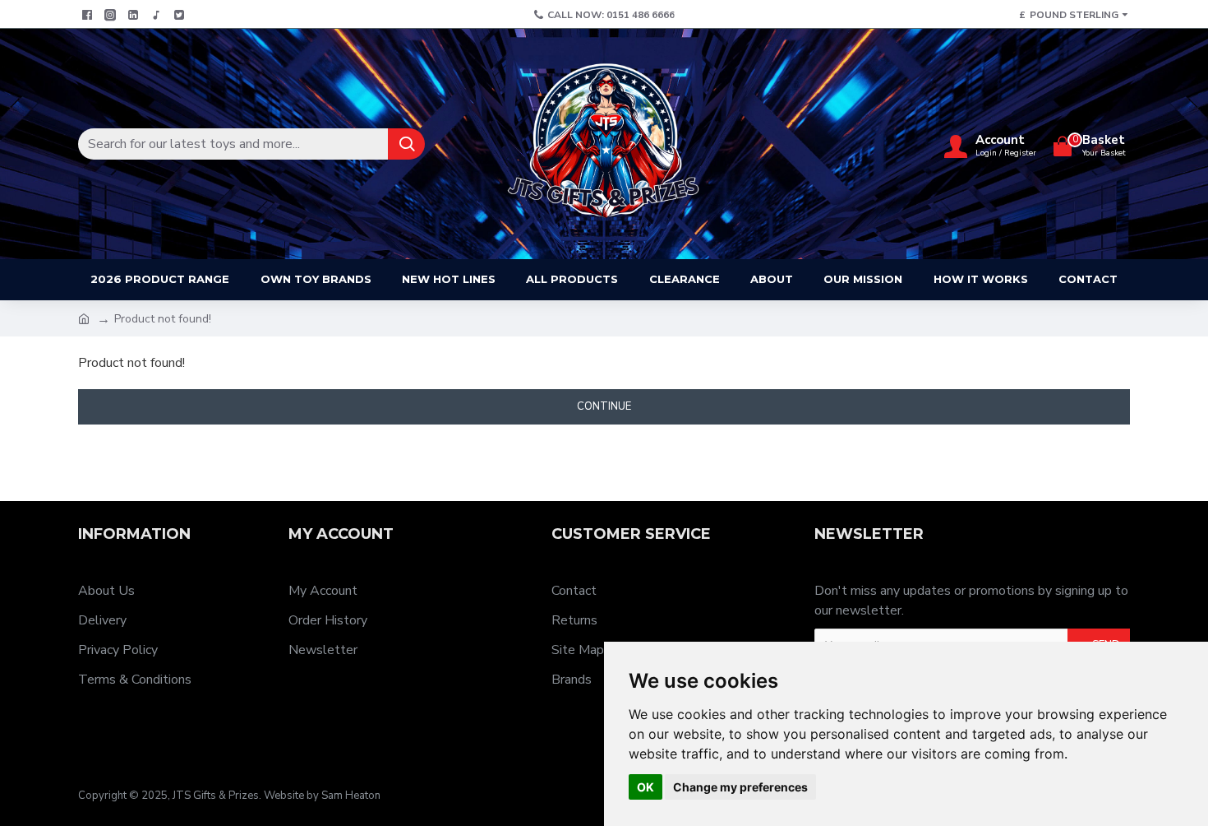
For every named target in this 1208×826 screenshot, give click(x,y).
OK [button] (645, 787)
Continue (604, 406)
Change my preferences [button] (740, 787)
